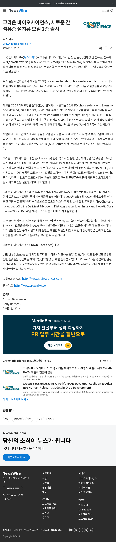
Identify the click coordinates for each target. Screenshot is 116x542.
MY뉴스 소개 (84, 509)
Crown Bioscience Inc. (17, 43)
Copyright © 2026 (11, 536)
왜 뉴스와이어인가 (87, 478)
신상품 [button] (40, 419)
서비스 (81, 473)
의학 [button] (29, 419)
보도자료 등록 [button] (13, 488)
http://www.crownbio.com (31, 285)
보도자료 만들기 (50, 503)
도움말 (45, 512)
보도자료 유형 (49, 508)
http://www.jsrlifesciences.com (42, 278)
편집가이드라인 (31, 530)
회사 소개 (7, 530)
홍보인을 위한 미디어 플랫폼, (58, 3)
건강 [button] (6, 419)
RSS (49, 360)
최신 (44, 478)
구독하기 (106, 361)
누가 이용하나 (85, 492)
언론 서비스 (84, 505)
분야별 (45, 483)
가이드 (45, 498)
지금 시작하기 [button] (15, 457)
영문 (44, 492)
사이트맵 (45, 530)
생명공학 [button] (18, 419)
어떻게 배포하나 (86, 483)
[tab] (59, 473)
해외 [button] (50, 419)
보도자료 (47, 473)
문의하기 (9, 499)
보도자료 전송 (85, 514)
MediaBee (56, 530)
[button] (100, 48)
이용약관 (18, 530)
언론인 (81, 500)
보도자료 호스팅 (86, 518)
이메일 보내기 (11, 308)
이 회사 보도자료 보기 (15, 399)
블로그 (45, 517)
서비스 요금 (84, 487)
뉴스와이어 (30, 57)
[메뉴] (4, 10)
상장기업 (46, 487)
